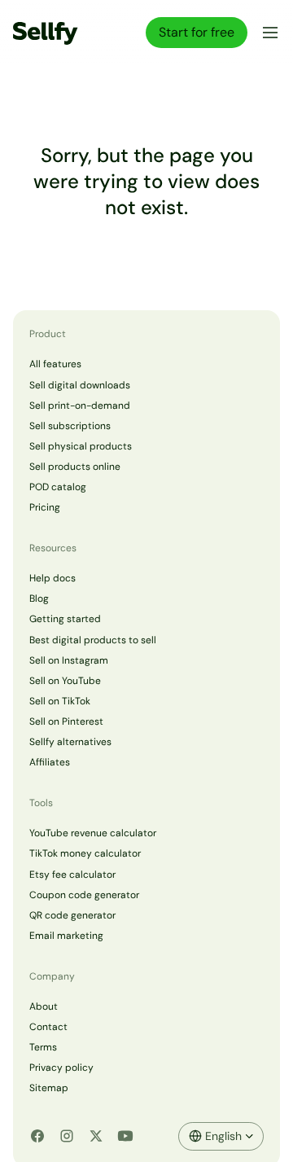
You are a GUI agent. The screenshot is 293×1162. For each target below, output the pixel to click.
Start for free (196, 32)
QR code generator (72, 915)
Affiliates (49, 762)
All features (55, 364)
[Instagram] (67, 1136)
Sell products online (74, 466)
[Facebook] (37, 1136)
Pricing (44, 507)
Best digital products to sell (92, 640)
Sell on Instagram (68, 660)
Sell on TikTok (59, 701)
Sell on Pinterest (66, 721)
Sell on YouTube (65, 680)
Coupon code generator (84, 894)
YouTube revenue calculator (92, 833)
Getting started (65, 618)
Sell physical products (80, 446)
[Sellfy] (45, 32)
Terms (43, 1047)
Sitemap (48, 1087)
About (43, 1006)
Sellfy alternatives (70, 741)
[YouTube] (125, 1136)
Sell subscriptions (70, 425)
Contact (48, 1026)
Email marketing (66, 935)
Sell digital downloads (79, 385)
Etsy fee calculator (72, 874)
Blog (39, 598)
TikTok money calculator (85, 853)
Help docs (52, 578)
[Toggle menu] (267, 32)
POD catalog (57, 486)
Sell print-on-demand (79, 405)
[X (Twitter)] (96, 1136)
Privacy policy (61, 1067)
